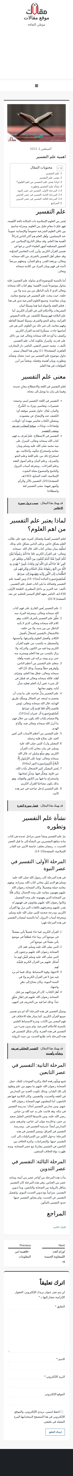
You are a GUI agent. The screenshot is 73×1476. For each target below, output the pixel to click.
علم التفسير (52, 173)
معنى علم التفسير (49, 177)
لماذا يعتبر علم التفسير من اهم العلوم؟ (37, 182)
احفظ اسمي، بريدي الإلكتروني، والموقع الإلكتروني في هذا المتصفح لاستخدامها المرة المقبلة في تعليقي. (39, 1417)
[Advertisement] (36, 54)
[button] (36, 85)
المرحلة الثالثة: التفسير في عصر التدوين (36, 199)
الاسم (60, 1359)
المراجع (55, 203)
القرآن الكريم (60, 1227)
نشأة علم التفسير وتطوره (45, 186)
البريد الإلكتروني (54, 1377)
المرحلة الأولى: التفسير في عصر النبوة (37, 190)
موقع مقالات (36, 17)
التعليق (60, 1307)
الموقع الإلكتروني (55, 1394)
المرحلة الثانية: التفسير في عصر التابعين (36, 194)
